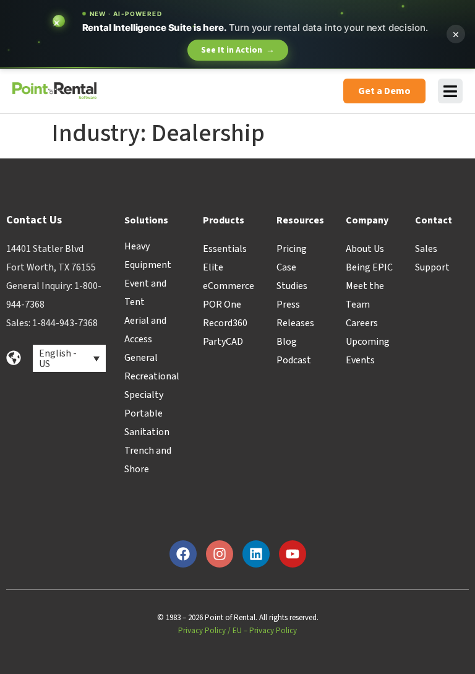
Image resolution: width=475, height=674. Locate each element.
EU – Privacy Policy (265, 630)
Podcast (293, 360)
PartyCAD (223, 341)
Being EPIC (369, 267)
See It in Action (238, 50)
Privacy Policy (202, 630)
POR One (222, 304)
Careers (362, 323)
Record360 (225, 323)
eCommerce (228, 286)
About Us (365, 249)
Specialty (143, 395)
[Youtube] (292, 554)
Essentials (225, 249)
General (141, 358)
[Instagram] (219, 554)
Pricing (291, 249)
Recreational (151, 376)
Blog (286, 341)
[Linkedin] (256, 554)
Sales (426, 249)
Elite (213, 267)
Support (432, 267)
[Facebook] (183, 554)
